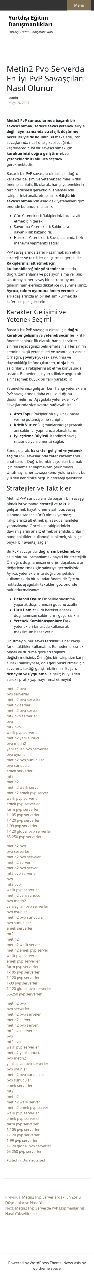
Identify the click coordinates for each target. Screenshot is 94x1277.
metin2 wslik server (23, 787)
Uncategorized (34, 1160)
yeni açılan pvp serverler (27, 748)
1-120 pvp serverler (23, 820)
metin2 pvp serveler (24, 699)
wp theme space (46, 1268)
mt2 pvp (14, 727)
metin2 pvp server (22, 710)
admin (13, 97)
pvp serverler (18, 694)
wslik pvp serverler (23, 732)
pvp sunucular (19, 765)
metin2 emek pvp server (27, 792)
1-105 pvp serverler (23, 814)
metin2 (13, 781)
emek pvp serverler (23, 803)
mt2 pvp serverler (22, 716)
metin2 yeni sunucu (23, 737)
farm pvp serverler (23, 809)
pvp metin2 (16, 743)
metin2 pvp (16, 688)
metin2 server (19, 705)
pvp (10, 721)
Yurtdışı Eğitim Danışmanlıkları (30, 21)
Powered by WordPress (28, 1262)
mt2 (10, 776)
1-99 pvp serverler (22, 825)
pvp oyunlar (17, 754)
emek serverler (20, 770)
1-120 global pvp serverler (29, 831)
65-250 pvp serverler (24, 836)
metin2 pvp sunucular (25, 759)
